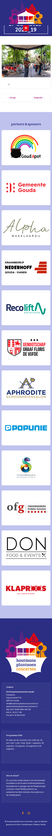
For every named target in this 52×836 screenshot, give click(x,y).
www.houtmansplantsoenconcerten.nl (21, 706)
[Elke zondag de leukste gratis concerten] (26, 12)
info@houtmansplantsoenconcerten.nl (22, 703)
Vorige (12, 97)
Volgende (39, 97)
